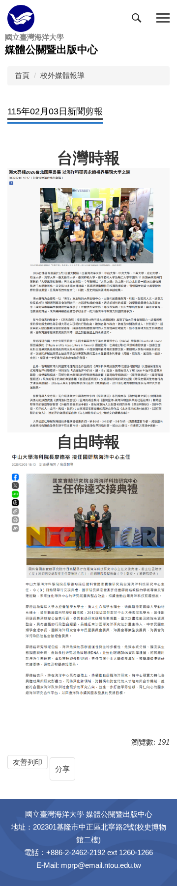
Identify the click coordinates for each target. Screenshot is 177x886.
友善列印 (27, 762)
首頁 (22, 75)
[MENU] (163, 18)
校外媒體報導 (62, 75)
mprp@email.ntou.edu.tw (101, 865)
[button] (139, 20)
